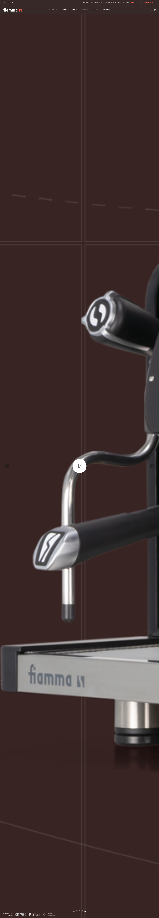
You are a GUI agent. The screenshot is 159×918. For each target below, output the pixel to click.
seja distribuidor (136, 2)
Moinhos (64, 9)
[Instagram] (8, 2)
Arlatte (74, 9)
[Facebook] (4, 2)
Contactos (106, 9)
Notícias (95, 9)
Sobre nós (84, 9)
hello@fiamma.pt (88, 2)
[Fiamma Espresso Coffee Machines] (12, 9)
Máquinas (53, 9)
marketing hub (149, 2)
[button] (74, 911)
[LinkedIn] (12, 2)
